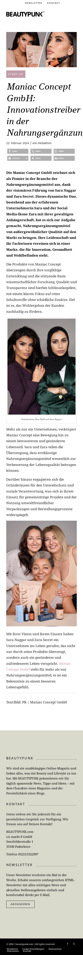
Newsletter (34, 2)
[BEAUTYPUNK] (25, 14)
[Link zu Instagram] (74, 944)
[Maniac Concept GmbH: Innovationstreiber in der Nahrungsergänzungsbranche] (41, 49)
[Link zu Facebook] (68, 944)
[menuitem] (34, 3)
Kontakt (53, 2)
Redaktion (45, 143)
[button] (17, 151)
